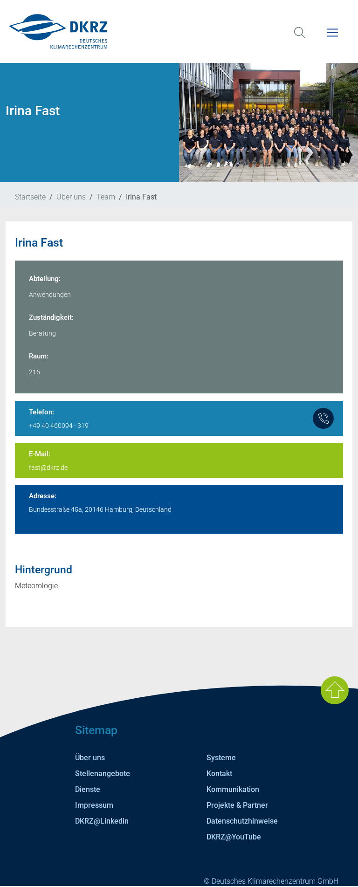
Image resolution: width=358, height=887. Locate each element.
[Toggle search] (299, 38)
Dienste (87, 789)
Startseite (30, 197)
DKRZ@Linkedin (102, 821)
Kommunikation (233, 789)
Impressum (94, 805)
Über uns (71, 197)
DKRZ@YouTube (234, 836)
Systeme (221, 757)
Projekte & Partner (237, 805)
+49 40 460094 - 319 (59, 425)
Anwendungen (50, 294)
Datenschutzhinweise (242, 821)
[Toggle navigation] (332, 38)
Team (105, 197)
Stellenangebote (102, 773)
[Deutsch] (179, 31)
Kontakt (219, 773)
